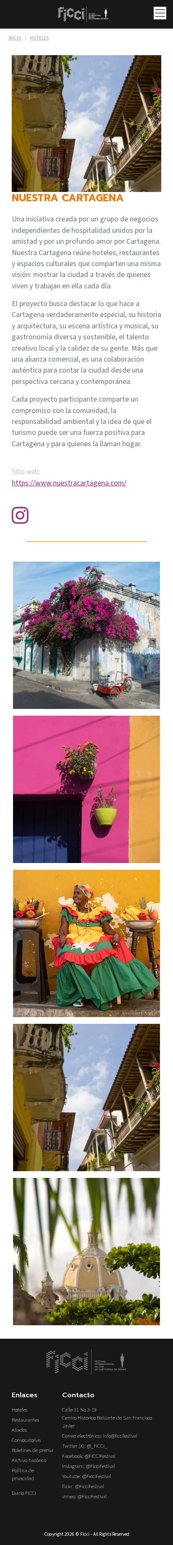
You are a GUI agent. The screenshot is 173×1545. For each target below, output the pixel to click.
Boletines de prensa (32, 1450)
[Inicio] (86, 14)
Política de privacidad (23, 1474)
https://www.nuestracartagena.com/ (69, 483)
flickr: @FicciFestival (83, 1486)
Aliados (19, 1430)
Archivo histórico (29, 1460)
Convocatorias (26, 1440)
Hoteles (39, 38)
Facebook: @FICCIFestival (88, 1456)
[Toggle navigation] (167, 2)
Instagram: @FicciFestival (88, 1466)
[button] (86, 634)
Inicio (14, 38)
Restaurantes (25, 1420)
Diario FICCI (24, 1493)
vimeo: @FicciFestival (84, 1496)
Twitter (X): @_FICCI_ (84, 1446)
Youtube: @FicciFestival (86, 1476)
